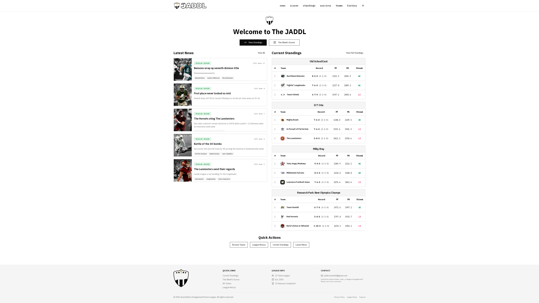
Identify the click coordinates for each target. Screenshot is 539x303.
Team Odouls (293, 94)
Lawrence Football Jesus (298, 182)
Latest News (301, 245)
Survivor (325, 5)
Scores (294, 5)
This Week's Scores (286, 42)
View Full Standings (354, 53)
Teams (339, 5)
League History (259, 245)
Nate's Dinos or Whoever (297, 226)
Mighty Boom (292, 120)
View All (261, 53)
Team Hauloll (292, 207)
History (352, 5)
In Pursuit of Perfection (297, 129)
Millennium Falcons (295, 173)
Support (362, 297)
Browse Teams (238, 245)
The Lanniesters (293, 138)
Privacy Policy (339, 297)
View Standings (255, 42)
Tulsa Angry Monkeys (296, 163)
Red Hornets (292, 216)
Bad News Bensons (295, 76)
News (283, 5)
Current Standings (281, 245)
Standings (309, 5)
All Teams (227, 283)
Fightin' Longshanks (296, 85)
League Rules (352, 297)
